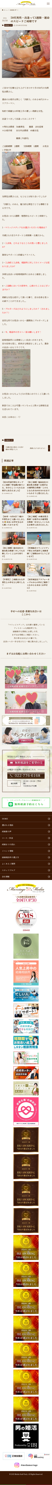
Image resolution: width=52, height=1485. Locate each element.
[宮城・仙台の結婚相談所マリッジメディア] (25, 4)
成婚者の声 (8, 25)
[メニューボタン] (48, 4)
